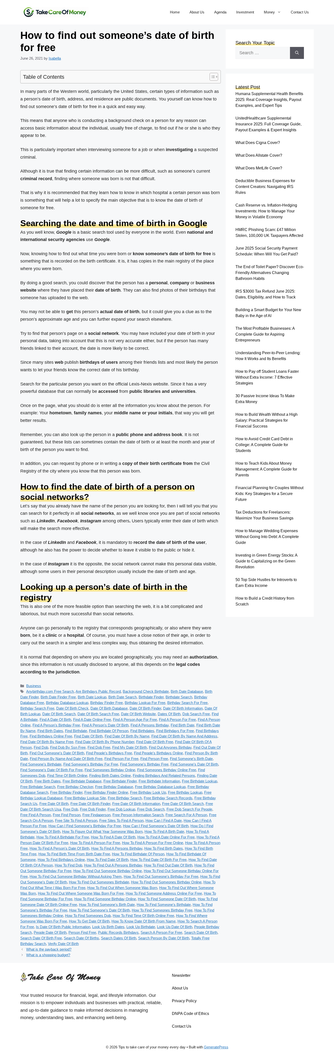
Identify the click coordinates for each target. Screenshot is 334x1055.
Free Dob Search (151, 809)
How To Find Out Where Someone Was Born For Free (81, 893)
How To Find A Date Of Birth (113, 837)
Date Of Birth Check (72, 708)
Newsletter (181, 975)
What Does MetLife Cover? (258, 168)
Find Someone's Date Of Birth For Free (51, 770)
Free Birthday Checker (75, 787)
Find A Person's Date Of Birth (105, 725)
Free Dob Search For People (189, 809)
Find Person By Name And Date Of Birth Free (66, 759)
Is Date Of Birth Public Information (63, 927)
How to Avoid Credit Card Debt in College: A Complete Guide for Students (264, 445)
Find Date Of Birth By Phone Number (104, 742)
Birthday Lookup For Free (145, 703)
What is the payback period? (48, 949)
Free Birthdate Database (82, 781)
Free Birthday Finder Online (106, 792)
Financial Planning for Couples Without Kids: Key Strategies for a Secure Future (269, 494)
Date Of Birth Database (109, 708)
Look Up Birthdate (140, 927)
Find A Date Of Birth (55, 719)
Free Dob (70, 809)
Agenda (220, 12)
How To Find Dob (68, 865)
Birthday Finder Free (106, 703)
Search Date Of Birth (200, 932)
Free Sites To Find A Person (121, 820)
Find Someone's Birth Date (191, 759)
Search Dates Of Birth (118, 938)
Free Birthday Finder (66, 792)
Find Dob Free (99, 747)
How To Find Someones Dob (88, 915)
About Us (196, 12)
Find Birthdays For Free (175, 731)
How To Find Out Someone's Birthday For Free (161, 876)
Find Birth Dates (50, 731)
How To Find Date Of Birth (107, 859)
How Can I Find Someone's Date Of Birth (156, 826)
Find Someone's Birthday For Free (90, 764)
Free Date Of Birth (53, 804)
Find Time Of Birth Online (67, 775)
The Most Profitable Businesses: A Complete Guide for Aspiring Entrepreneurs (265, 334)
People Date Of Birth (50, 932)
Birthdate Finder (151, 697)
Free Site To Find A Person (76, 820)
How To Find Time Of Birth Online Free (143, 915)
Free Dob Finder (93, 809)
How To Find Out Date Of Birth (168, 865)
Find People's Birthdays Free (109, 753)
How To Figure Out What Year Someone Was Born (102, 831)
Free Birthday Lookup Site (85, 798)
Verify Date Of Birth (63, 944)
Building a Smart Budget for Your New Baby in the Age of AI (268, 313)
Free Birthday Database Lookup (160, 787)
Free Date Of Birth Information (136, 804)
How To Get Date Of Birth (89, 921)
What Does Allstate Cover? (258, 155)
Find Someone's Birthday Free (144, 764)
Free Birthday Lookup (185, 792)
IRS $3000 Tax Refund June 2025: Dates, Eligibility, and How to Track (265, 294)
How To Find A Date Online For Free (166, 837)
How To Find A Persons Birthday (116, 848)
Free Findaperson (96, 815)
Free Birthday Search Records (168, 798)
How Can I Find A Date (163, 820)
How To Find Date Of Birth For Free (158, 859)
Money (269, 12)
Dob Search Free (196, 714)
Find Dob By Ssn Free (68, 747)
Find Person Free (154, 759)
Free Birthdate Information (159, 781)
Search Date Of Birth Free (41, 938)
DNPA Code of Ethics (190, 1013)
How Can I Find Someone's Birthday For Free (84, 826)
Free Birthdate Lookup (199, 781)
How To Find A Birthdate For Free (62, 837)
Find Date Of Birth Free (154, 742)
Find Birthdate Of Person (108, 731)
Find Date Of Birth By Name (127, 736)
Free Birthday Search (125, 798)
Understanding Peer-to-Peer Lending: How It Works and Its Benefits (268, 356)
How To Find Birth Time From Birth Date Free (74, 854)
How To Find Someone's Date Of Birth (99, 910)
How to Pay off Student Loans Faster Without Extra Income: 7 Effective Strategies (267, 377)
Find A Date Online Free (92, 719)
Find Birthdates (142, 731)
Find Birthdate (76, 731)
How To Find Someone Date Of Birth (167, 899)
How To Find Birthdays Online (61, 859)
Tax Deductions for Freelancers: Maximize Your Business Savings (264, 515)
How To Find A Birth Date (164, 831)
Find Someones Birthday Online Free (166, 770)
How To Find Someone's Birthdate (164, 904)
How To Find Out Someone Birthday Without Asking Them (76, 876)
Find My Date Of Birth (129, 747)
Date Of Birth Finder (145, 708)
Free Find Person (66, 815)
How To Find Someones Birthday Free (162, 910)
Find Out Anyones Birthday (170, 747)
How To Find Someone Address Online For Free (164, 893)
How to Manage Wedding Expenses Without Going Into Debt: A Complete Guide (267, 537)
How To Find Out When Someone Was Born (122, 888)
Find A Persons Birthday (150, 725)
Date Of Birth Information (183, 708)
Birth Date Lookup (92, 697)
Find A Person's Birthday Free (56, 725)
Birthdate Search (179, 697)
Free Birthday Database (114, 787)
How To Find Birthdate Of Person (138, 854)
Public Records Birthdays (118, 932)
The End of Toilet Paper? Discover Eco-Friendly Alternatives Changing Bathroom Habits (269, 273)
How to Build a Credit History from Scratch (264, 601)
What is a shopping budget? (48, 955)
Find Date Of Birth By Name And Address (184, 736)
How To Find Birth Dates (163, 848)
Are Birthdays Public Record (98, 691)
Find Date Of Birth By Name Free (46, 742)
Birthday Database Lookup (67, 703)
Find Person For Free (121, 759)
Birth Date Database (187, 691)
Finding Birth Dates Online (110, 775)
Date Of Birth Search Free (98, 714)
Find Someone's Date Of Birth (194, 764)
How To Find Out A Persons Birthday (113, 865)
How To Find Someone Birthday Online (105, 899)
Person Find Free (82, 932)
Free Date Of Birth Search (183, 804)
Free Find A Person (35, 815)
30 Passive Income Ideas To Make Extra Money (265, 399)
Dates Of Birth (169, 714)
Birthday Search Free (37, 708)
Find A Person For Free (177, 719)
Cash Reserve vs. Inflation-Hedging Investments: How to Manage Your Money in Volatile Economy (266, 211)
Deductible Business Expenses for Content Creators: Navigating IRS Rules (265, 187)
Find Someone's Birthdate (40, 764)
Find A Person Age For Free (135, 719)
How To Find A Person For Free (95, 843)
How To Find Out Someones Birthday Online (166, 882)
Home (175, 12)
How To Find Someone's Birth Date (107, 904)
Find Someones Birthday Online (110, 770)
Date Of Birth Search (59, 714)
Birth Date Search (122, 697)
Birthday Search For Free (187, 703)
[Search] (297, 53)
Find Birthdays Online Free (51, 736)
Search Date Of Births (81, 938)
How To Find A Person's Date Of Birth (59, 848)
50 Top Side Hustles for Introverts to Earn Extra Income (266, 583)
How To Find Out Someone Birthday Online (107, 871)
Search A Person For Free (161, 932)
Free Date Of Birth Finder (90, 804)
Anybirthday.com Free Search (50, 691)
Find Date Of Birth (88, 736)
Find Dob (41, 747)
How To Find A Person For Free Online (152, 843)
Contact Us (300, 12)
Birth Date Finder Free (58, 697)
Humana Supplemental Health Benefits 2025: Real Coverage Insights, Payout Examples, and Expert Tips (269, 100)
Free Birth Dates (47, 781)
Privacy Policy (184, 1001)
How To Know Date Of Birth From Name (143, 921)
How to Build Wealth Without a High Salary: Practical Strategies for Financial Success (266, 420)
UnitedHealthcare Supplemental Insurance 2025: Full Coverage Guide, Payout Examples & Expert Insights (268, 124)
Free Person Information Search (138, 815)
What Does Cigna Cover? (257, 143)
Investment (245, 12)
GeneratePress (216, 1047)
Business (33, 686)
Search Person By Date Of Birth (163, 938)
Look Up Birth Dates (108, 927)
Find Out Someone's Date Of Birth (57, 753)
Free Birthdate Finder (120, 781)
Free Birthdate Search (37, 787)
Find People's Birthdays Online (158, 753)
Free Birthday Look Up (148, 792)
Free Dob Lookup (121, 809)
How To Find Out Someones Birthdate (99, 882)
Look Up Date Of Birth (174, 927)
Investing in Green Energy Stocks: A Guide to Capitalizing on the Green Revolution (266, 561)
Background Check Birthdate (146, 691)
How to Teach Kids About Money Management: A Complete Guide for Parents (266, 469)
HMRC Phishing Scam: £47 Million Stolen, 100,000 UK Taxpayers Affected (269, 233)
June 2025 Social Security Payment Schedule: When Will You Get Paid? (266, 251)
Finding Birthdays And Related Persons (164, 775)
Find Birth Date (182, 725)
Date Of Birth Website (138, 714)
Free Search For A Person (186, 815)
